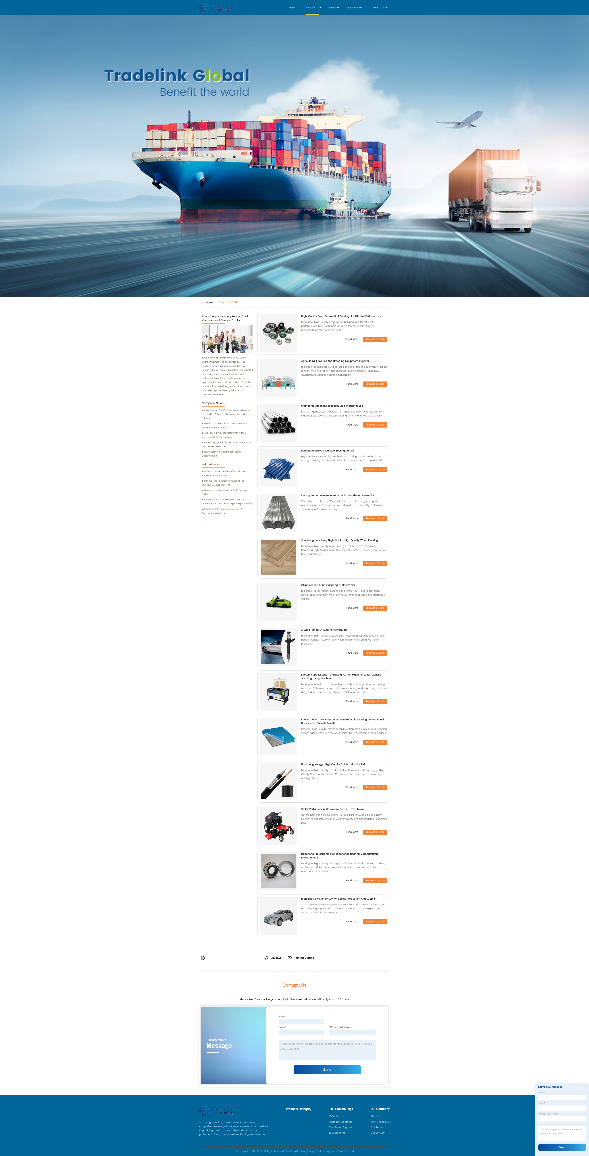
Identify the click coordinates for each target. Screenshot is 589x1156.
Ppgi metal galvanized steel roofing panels (327, 451)
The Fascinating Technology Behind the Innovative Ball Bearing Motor (224, 435)
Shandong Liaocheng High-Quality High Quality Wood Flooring (339, 540)
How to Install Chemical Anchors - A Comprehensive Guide (222, 511)
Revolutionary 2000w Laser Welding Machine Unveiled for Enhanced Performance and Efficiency (226, 414)
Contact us (354, 8)
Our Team (377, 1127)
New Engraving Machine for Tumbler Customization (222, 454)
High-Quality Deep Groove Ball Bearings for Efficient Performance (341, 316)
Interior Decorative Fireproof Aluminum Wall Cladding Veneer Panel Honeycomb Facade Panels (342, 721)
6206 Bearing (337, 1133)
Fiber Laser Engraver (341, 1127)
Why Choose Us (380, 1122)
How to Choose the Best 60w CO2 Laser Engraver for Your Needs (224, 473)
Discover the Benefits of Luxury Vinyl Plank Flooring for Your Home (225, 426)
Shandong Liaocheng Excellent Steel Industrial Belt (332, 406)
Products (312, 8)
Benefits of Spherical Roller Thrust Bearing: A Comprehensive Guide (226, 444)
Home (292, 8)
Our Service (378, 1133)
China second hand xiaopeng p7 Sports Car (328, 585)
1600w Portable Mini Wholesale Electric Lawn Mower (333, 809)
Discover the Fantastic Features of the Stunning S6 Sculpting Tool (223, 483)
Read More (352, 339)
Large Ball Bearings (340, 1122)
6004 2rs (334, 1116)
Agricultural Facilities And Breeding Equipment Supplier (335, 361)
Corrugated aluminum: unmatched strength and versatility (337, 496)
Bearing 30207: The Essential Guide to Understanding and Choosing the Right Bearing (227, 502)
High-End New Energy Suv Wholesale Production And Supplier (339, 899)
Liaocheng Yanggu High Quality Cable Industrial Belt (333, 764)
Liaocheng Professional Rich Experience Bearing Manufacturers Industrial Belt (339, 856)
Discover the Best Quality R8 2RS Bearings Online (225, 492)
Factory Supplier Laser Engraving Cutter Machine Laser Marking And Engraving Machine (341, 676)
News (332, 8)
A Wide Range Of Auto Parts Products (324, 630)
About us (379, 8)
